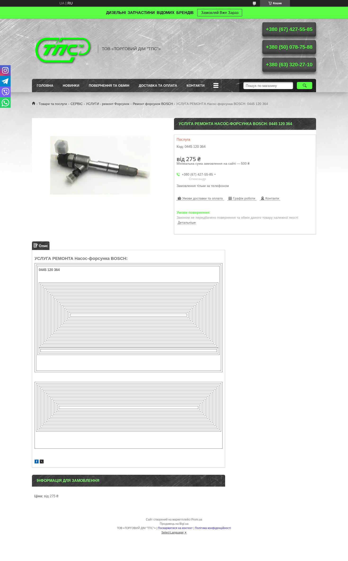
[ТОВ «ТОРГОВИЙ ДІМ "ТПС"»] (63, 49)
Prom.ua (196, 519)
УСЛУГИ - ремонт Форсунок (107, 104)
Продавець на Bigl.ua (174, 523)
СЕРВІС (77, 104)
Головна (45, 85)
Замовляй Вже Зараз (219, 13)
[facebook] (37, 462)
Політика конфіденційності (213, 528)
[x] (42, 462)
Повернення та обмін (109, 85)
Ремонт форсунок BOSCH (153, 104)
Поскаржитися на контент (175, 528)
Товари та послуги (53, 104)
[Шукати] (304, 85)
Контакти (196, 85)
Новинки (71, 85)
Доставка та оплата (158, 85)
